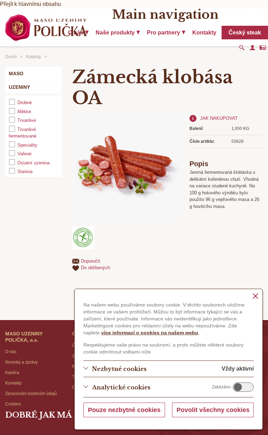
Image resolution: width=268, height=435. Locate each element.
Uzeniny (19, 87)
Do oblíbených (95, 267)
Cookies (13, 404)
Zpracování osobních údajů (31, 393)
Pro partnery (163, 33)
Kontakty (204, 33)
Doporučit (90, 261)
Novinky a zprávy (21, 362)
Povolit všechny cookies (213, 409)
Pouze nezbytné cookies (124, 409)
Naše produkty (115, 33)
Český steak (245, 33)
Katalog (33, 56)
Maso (16, 73)
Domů (11, 56)
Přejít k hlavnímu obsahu (30, 4)
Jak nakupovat (219, 118)
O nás (10, 351)
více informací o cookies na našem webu (149, 332)
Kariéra (12, 372)
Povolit (243, 387)
